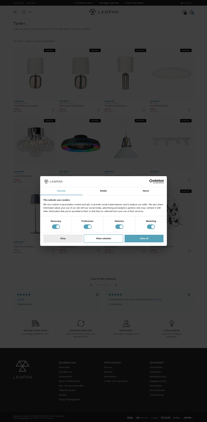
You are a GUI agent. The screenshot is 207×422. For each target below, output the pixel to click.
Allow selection (103, 238)
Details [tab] (103, 191)
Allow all (144, 238)
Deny (63, 238)
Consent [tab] (61, 191)
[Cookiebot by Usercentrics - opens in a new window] (151, 181)
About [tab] (146, 191)
